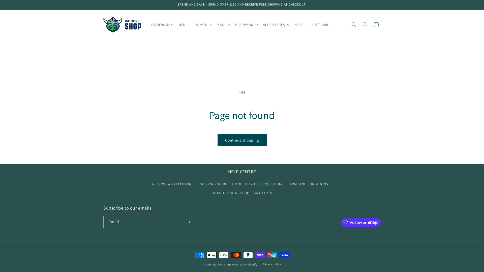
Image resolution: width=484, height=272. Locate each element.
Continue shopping (242, 140)
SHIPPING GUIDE (213, 184)
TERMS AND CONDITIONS (308, 184)
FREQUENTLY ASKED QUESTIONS (258, 184)
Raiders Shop (222, 264)
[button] (183, 24)
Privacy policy (271, 264)
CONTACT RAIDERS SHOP (229, 193)
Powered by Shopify (244, 264)
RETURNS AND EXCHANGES (173, 184)
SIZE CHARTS (264, 193)
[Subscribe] (188, 222)
